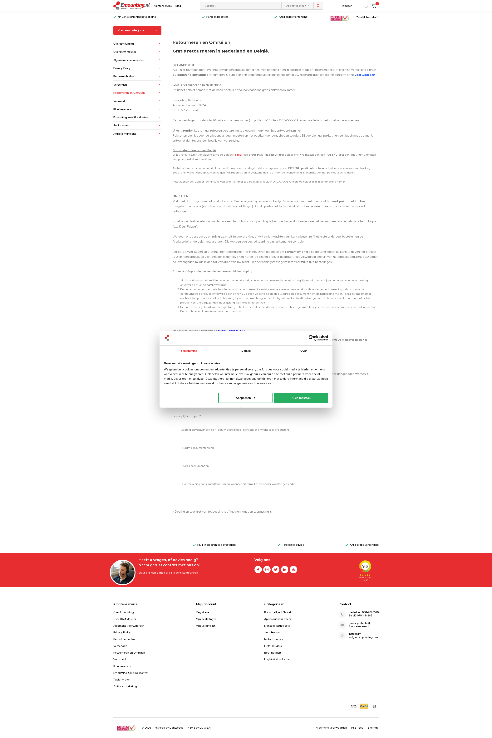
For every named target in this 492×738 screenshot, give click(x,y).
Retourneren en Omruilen (129, 92)
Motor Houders (273, 639)
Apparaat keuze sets (277, 619)
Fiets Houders (273, 646)
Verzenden (120, 84)
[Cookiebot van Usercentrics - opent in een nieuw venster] (311, 338)
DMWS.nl (205, 727)
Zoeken (318, 6)
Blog (178, 5)
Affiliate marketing (124, 133)
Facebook (258, 569)
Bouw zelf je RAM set (277, 612)
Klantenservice (163, 5)
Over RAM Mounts (124, 51)
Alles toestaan (301, 397)
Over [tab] (303, 350)
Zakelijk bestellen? (367, 17)
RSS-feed (357, 727)
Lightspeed (177, 727)
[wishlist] (366, 6)
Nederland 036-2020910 (364, 612)
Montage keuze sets (277, 625)
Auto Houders (273, 632)
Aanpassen (243, 397)
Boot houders (273, 652)
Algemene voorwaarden (128, 60)
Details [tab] (246, 350)
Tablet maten (121, 125)
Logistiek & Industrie (277, 659)
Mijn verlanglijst (205, 625)
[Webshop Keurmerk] (339, 17)
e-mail (238, 154)
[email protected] (359, 623)
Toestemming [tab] (188, 350)
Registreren (203, 612)
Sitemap (373, 727)
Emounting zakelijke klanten (130, 117)
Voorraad (119, 101)
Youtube (293, 569)
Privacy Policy (122, 68)
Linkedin (284, 569)
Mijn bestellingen (206, 619)
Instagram (267, 569)
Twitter (275, 569)
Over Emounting (123, 43)
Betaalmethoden (123, 76)
